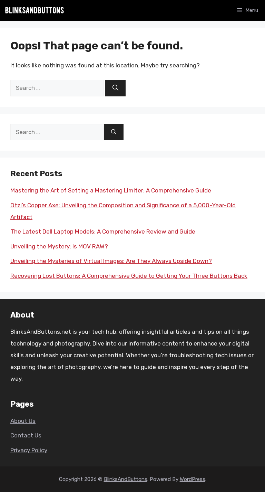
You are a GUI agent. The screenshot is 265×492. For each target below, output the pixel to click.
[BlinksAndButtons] (34, 10)
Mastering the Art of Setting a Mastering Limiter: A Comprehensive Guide (110, 190)
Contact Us (25, 435)
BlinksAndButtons (125, 479)
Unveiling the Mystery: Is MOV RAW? (59, 246)
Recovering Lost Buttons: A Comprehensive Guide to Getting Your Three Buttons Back (128, 275)
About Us (23, 420)
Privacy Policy (28, 450)
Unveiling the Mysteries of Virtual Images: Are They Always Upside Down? (111, 260)
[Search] (115, 88)
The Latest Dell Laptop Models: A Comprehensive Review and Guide (102, 231)
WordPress (192, 479)
